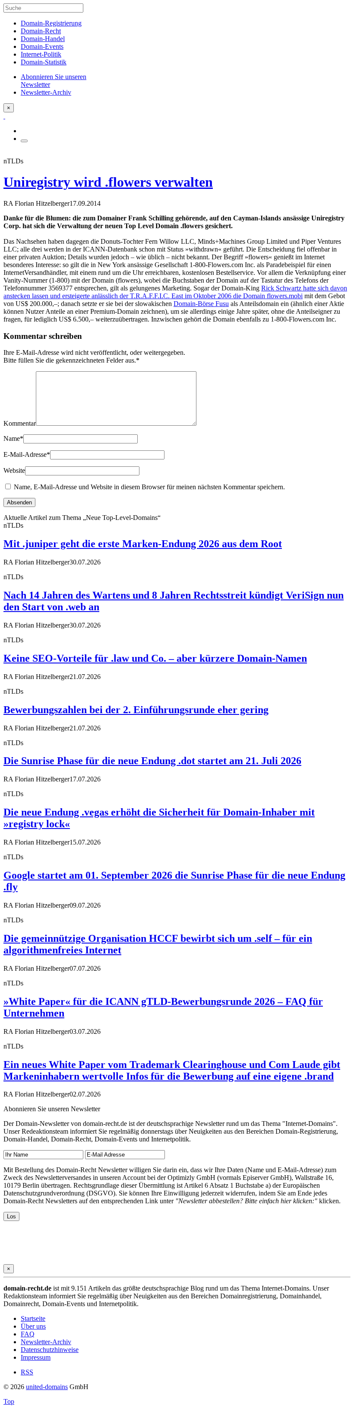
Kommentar (19, 423)
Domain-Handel (43, 38)
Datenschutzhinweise (50, 1349)
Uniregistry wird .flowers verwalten (108, 182)
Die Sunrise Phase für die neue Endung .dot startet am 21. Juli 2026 (152, 760)
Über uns (33, 1326)
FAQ (28, 1334)
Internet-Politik (41, 54)
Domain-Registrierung (51, 23)
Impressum (36, 1357)
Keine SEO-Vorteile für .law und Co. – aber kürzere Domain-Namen (155, 658)
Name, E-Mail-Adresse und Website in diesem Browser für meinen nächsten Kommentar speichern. (149, 487)
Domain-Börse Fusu (201, 303)
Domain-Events (42, 46)
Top (8, 1401)
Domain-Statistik (43, 62)
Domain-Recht (41, 31)
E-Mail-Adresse (26, 454)
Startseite (33, 1318)
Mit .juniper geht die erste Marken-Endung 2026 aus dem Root (142, 543)
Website (14, 470)
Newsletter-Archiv (46, 1341)
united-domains (47, 1386)
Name (13, 438)
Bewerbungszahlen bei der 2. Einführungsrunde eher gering (136, 709)
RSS (27, 1372)
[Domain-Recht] (4, 116)
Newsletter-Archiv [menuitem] (46, 92)
